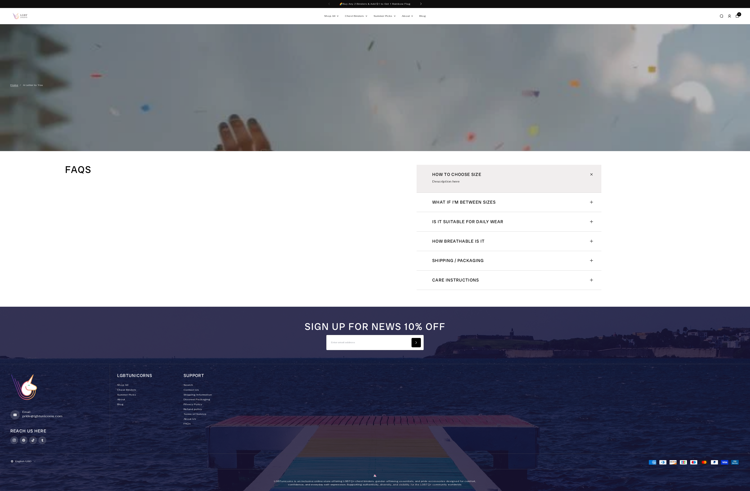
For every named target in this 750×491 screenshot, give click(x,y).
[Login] (729, 16)
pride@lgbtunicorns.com (42, 416)
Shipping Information (198, 394)
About (406, 16)
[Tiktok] (33, 440)
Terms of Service (195, 414)
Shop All (330, 16)
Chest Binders (354, 16)
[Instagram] (14, 440)
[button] (329, 4)
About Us (190, 419)
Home (14, 85)
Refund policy (193, 409)
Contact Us (191, 389)
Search (188, 385)
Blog (422, 16)
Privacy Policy (193, 404)
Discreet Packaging (197, 399)
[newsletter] (416, 342)
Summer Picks (383, 16)
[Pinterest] (24, 440)
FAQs (187, 423)
